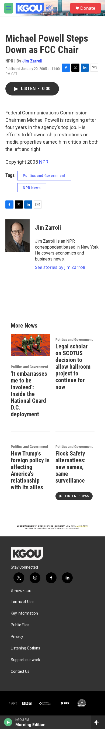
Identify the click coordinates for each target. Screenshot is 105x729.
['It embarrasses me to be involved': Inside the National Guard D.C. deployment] (30, 345)
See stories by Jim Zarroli (60, 267)
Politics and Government (44, 175)
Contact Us (20, 671)
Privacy (17, 637)
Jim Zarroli (32, 61)
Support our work (25, 660)
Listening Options (25, 648)
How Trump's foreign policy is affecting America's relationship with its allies (30, 470)
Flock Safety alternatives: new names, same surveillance (70, 467)
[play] (8, 722)
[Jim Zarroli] (17, 235)
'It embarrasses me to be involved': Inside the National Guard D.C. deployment (29, 394)
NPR (43, 162)
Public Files (20, 625)
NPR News (32, 188)
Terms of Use (22, 602)
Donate (87, 8)
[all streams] (98, 722)
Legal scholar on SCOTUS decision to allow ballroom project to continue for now (72, 366)
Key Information (24, 613)
